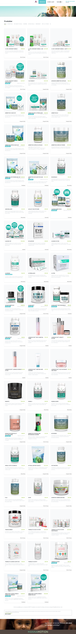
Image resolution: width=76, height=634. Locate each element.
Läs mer (6, 54)
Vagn (59, 1)
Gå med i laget (50, 1)
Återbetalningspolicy (8, 613)
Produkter (42, 1)
